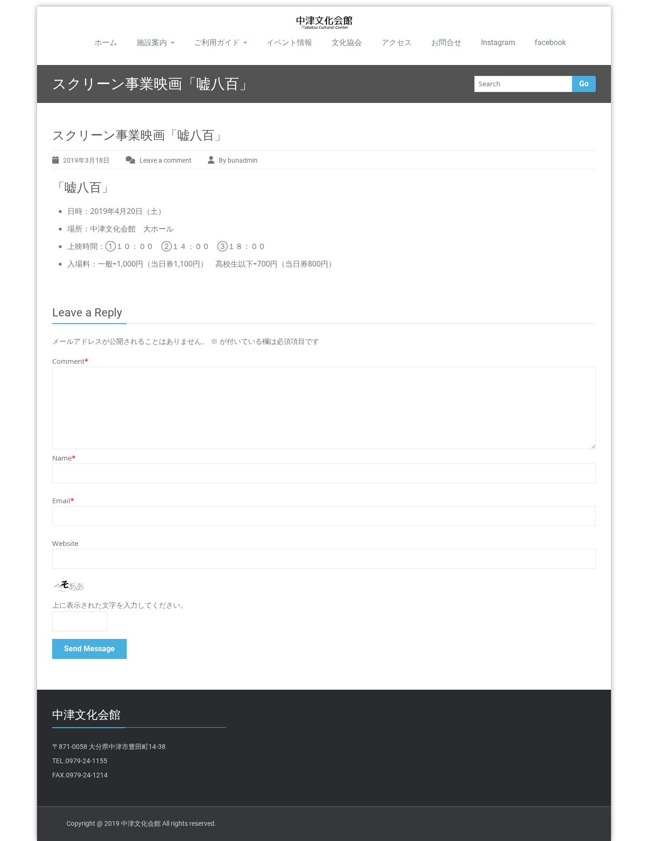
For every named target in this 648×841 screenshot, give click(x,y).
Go (584, 83)
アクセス (396, 42)
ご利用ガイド (217, 42)
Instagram (498, 42)
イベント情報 (289, 42)
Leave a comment (165, 160)
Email (63, 500)
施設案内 (152, 42)
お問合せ (446, 42)
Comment (70, 361)
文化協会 (347, 42)
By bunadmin (238, 160)
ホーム (105, 42)
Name (63, 457)
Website (65, 543)
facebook (550, 42)
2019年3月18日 (86, 160)
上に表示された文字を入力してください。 (119, 605)
